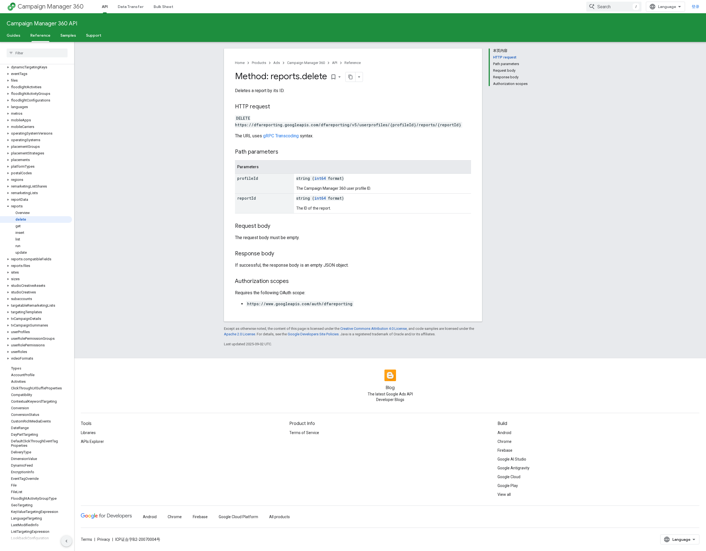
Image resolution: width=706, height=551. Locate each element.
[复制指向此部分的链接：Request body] (275, 226)
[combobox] (613, 7)
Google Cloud (509, 477)
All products (279, 517)
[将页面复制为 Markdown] (350, 77)
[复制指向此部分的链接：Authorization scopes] (294, 281)
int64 (320, 178)
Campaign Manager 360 (51, 6)
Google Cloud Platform (238, 517)
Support (93, 35)
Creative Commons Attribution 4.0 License (373, 329)
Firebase (505, 450)
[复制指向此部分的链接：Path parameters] (283, 152)
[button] (36, 67)
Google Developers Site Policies (313, 334)
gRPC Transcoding (281, 135)
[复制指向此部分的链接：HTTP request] (275, 107)
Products (259, 63)
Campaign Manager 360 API (42, 23)
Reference (40, 35)
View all (504, 494)
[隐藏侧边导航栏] (66, 541)
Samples (68, 35)
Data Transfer (131, 6)
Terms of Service (304, 432)
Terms (86, 539)
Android (504, 432)
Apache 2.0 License (239, 334)
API (105, 6)
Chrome (505, 441)
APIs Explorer (92, 441)
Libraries (88, 432)
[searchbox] (37, 53)
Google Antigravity (514, 468)
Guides (13, 35)
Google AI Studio (512, 459)
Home (240, 63)
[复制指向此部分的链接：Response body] (279, 254)
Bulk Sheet (163, 6)
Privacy (103, 539)
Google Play (508, 485)
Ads (276, 63)
